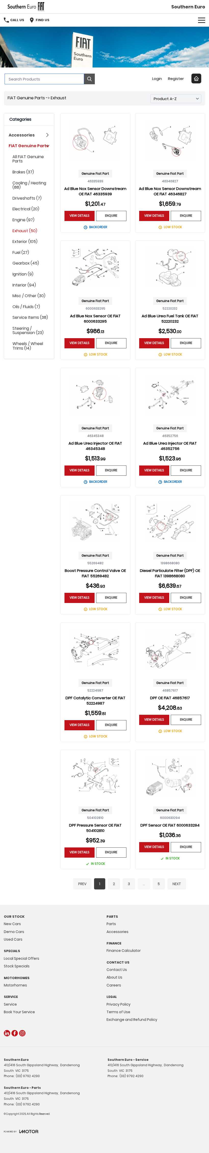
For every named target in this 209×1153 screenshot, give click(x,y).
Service (10, 1004)
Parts (111, 923)
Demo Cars (14, 931)
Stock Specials (17, 966)
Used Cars (13, 939)
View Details (79, 215)
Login (157, 78)
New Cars (12, 923)
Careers (114, 985)
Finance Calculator (124, 950)
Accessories (117, 931)
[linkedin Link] (7, 1033)
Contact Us (117, 969)
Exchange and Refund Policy (132, 1019)
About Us (114, 977)
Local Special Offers (21, 958)
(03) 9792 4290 (28, 1076)
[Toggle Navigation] (201, 20)
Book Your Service (19, 1011)
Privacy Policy (118, 1004)
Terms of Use (118, 1011)
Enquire (111, 215)
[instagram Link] (22, 1033)
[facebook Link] (14, 1033)
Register (176, 78)
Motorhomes (15, 985)
